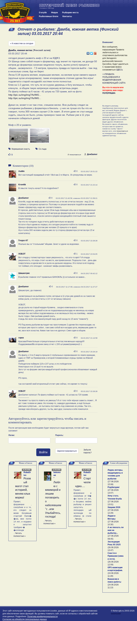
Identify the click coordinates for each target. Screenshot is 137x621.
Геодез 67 (23, 240)
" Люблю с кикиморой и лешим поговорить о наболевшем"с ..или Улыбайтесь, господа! (53, 497)
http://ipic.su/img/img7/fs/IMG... (24, 94)
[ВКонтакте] (88, 52)
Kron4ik (22, 184)
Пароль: (59, 435)
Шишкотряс (24, 273)
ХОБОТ (21, 254)
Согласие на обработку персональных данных (25, 619)
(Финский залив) (29, 50)
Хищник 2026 (114, 507)
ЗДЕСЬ (119, 70)
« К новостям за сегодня (21, 43)
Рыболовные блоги (48, 16)
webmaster (116, 613)
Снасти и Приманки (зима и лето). (115, 556)
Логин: (11, 435)
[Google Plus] (95, 52)
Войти (43, 452)
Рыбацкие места (70, 12)
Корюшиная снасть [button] (21, 149)
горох (21, 338)
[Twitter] (91, 52)
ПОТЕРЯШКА (108, 93)
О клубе (43, 12)
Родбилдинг (114, 487)
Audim (21, 171)
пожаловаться (75, 155)
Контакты (67, 16)
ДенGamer (92, 154)
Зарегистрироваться (67, 451)
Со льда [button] (42, 149)
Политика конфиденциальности (42, 616)
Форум (54, 12)
